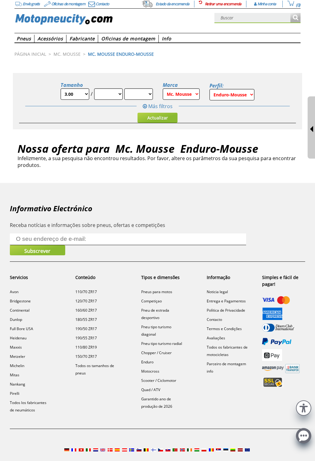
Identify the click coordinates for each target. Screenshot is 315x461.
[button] (303, 407)
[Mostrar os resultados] (295, 18)
